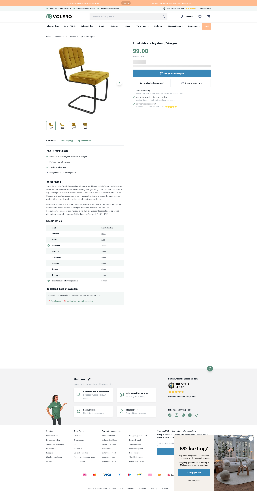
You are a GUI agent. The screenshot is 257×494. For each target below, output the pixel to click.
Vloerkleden (52, 26)
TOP (209, 369)
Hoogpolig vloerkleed (138, 435)
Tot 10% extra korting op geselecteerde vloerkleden (83, 3)
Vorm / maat (142, 26)
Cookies (130, 488)
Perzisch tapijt (135, 440)
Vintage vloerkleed (109, 440)
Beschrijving (67, 140)
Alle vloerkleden (108, 435)
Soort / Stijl (69, 26)
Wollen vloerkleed (109, 444)
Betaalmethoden (53, 440)
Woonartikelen (174, 26)
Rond (101, 26)
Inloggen (49, 453)
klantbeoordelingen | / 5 (182, 396)
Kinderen (158, 26)
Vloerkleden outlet (136, 457)
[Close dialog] (251, 438)
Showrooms (193, 26)
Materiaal (114, 26)
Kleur (127, 26)
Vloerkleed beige (109, 461)
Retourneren (51, 448)
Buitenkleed (107, 448)
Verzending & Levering (55, 444)
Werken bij (78, 448)
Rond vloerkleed (136, 453)
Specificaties (84, 140)
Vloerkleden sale (108, 457)
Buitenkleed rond (109, 453)
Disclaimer (142, 488)
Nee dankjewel (194, 480)
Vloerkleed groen (136, 448)
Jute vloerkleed (135, 444)
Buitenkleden (87, 26)
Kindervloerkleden (136, 461)
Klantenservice (205, 8)
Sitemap (154, 488)
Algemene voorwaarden (97, 488)
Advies (49, 461)
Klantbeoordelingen (54, 457)
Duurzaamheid (79, 461)
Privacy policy (117, 488)
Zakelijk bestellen (81, 453)
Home (48, 36)
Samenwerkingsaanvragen (84, 457)
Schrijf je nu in (194, 472)
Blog (76, 444)
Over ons (77, 435)
